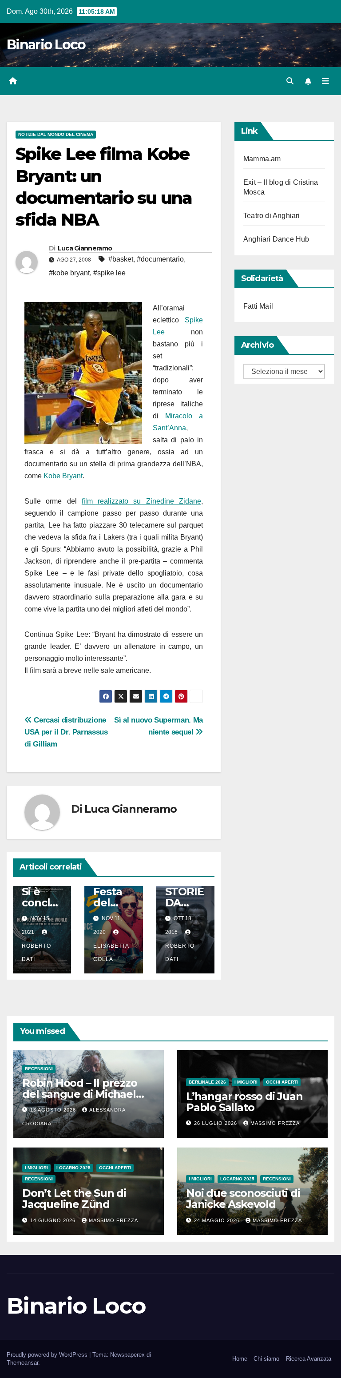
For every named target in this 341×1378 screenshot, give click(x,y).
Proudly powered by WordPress (48, 1354)
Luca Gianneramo (85, 248)
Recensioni (39, 1068)
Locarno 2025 (73, 1167)
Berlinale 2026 (207, 1082)
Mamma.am (262, 159)
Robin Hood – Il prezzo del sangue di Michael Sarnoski (79, 1094)
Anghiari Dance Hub (276, 239)
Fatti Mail (258, 306)
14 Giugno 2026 (53, 1220)
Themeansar (22, 1362)
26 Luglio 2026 (216, 1123)
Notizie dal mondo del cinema (55, 134)
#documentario (160, 259)
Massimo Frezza (275, 1123)
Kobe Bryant (63, 476)
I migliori (246, 1082)
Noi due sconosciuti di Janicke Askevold (243, 1199)
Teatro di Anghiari (271, 215)
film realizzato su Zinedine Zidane (141, 501)
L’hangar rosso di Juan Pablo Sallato (244, 1102)
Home (239, 1358)
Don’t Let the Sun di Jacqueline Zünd (74, 1199)
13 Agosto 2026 (54, 1109)
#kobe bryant (69, 273)
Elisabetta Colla (111, 952)
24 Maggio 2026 (217, 1220)
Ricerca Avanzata (308, 1358)
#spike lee (109, 273)
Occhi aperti (282, 1082)
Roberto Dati (36, 952)
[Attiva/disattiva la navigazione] (325, 81)
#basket (120, 259)
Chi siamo (266, 1358)
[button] (289, 81)
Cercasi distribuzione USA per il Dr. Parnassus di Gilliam (66, 731)
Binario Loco (46, 44)
